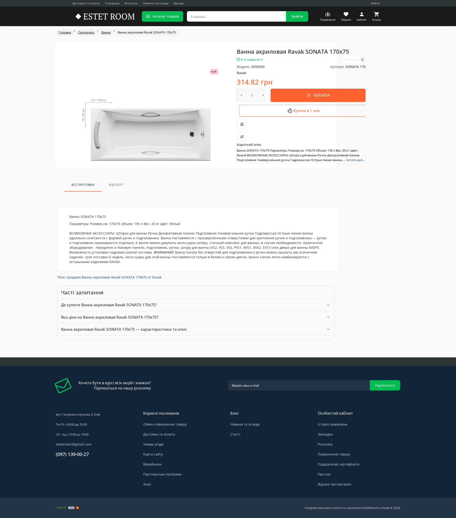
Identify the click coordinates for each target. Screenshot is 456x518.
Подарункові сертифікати (338, 464)
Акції (147, 484)
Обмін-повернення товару (165, 424)
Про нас (324, 474)
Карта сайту (153, 454)
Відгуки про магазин (334, 484)
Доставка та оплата (86, 3)
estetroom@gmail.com (73, 444)
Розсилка (325, 444)
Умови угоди (153, 444)
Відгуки (116, 184)
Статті (235, 434)
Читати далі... (355, 160)
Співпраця (112, 3)
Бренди (179, 3)
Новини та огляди (155, 3)
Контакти (131, 3)
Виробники (152, 464)
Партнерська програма (162, 474)
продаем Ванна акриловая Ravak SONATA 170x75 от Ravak (114, 277)
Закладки (325, 434)
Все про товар (83, 185)
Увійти (375, 3)
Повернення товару (334, 454)
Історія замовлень (332, 424)
